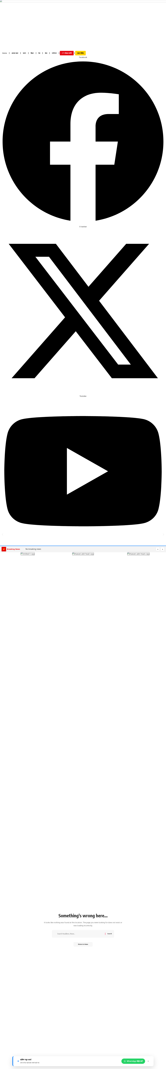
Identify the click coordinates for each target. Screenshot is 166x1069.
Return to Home (83, 944)
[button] (2, 534)
